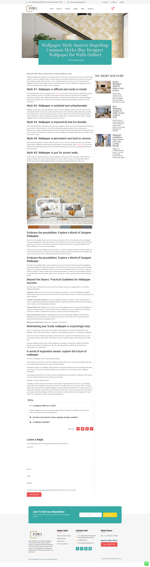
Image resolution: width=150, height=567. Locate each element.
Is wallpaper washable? (41, 422)
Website (29, 483)
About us (59, 9)
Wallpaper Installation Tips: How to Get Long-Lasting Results (117, 140)
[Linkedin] (86, 548)
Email (29, 476)
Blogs (82, 9)
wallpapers (80, 145)
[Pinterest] (90, 548)
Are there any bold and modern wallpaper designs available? (55, 417)
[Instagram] (81, 548)
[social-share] (78, 429)
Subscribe (109, 515)
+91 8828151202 (110, 544)
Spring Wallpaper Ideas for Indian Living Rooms (117, 86)
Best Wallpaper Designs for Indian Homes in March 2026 (118, 112)
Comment (30, 447)
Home (51, 9)
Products (67, 9)
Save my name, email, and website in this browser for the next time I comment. (52, 490)
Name (29, 469)
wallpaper (58, 93)
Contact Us (90, 9)
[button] (60, 405)
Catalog (76, 9)
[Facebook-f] (77, 548)
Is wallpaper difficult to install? (44, 406)
